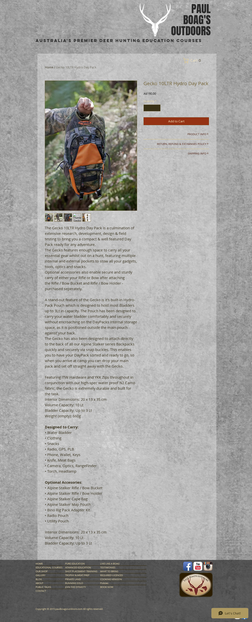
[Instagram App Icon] (208, 566)
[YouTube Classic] (197, 566)
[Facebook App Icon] (187, 566)
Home (49, 67)
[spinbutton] (152, 108)
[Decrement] (146, 108)
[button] (193, 60)
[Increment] (157, 108)
